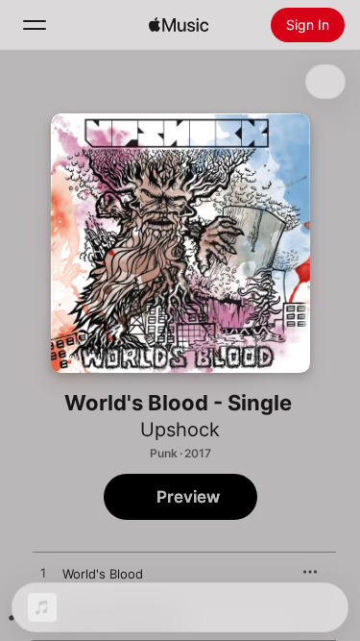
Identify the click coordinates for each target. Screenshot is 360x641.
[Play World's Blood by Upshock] (43, 573)
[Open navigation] (34, 25)
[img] (178, 25)
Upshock (180, 429)
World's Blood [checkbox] (102, 573)
